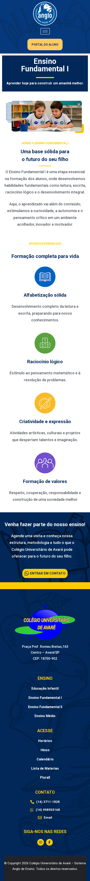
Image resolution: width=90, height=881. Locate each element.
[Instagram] (40, 842)
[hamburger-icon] (45, 31)
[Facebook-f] (49, 842)
